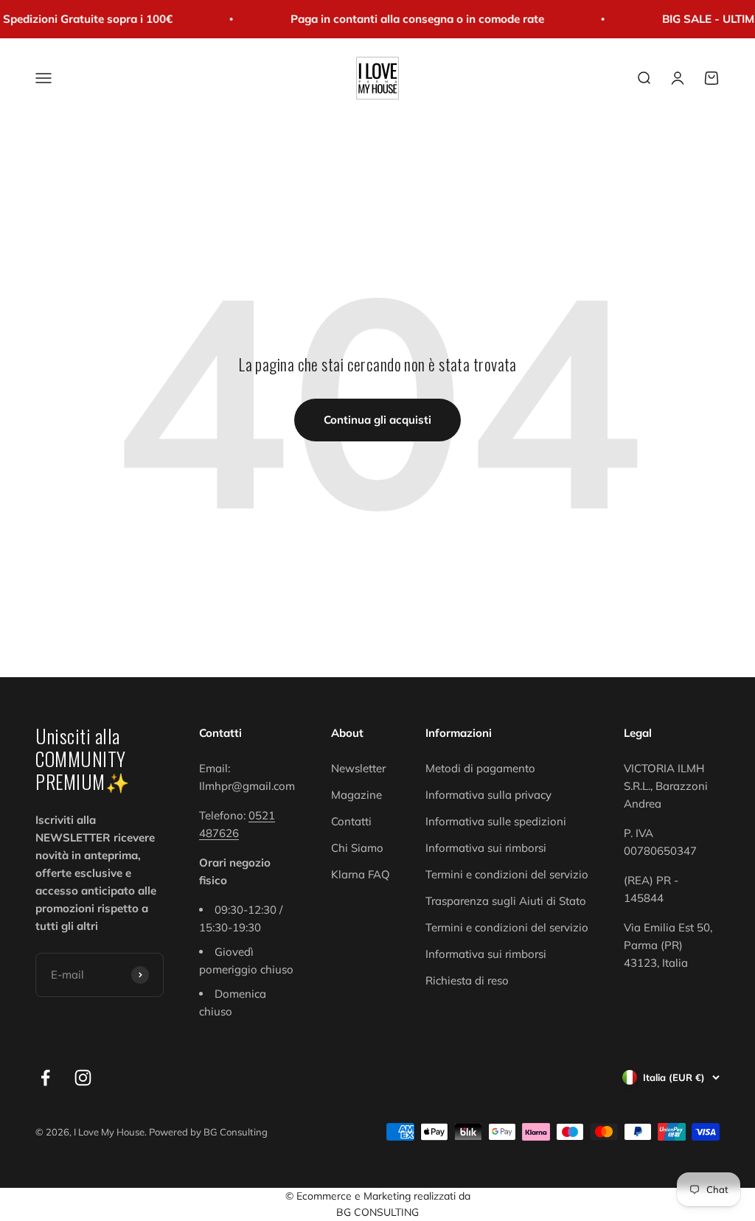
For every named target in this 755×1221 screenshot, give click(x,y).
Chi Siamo (357, 848)
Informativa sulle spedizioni (495, 821)
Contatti (351, 821)
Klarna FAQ (360, 874)
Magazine (356, 795)
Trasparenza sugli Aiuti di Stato (505, 901)
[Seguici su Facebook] (45, 1078)
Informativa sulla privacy (488, 795)
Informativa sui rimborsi (485, 848)
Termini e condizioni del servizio (506, 874)
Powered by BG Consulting (208, 1132)
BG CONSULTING (377, 1212)
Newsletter (358, 768)
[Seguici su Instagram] (83, 1078)
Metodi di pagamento (480, 768)
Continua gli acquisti (377, 420)
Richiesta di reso (467, 980)
